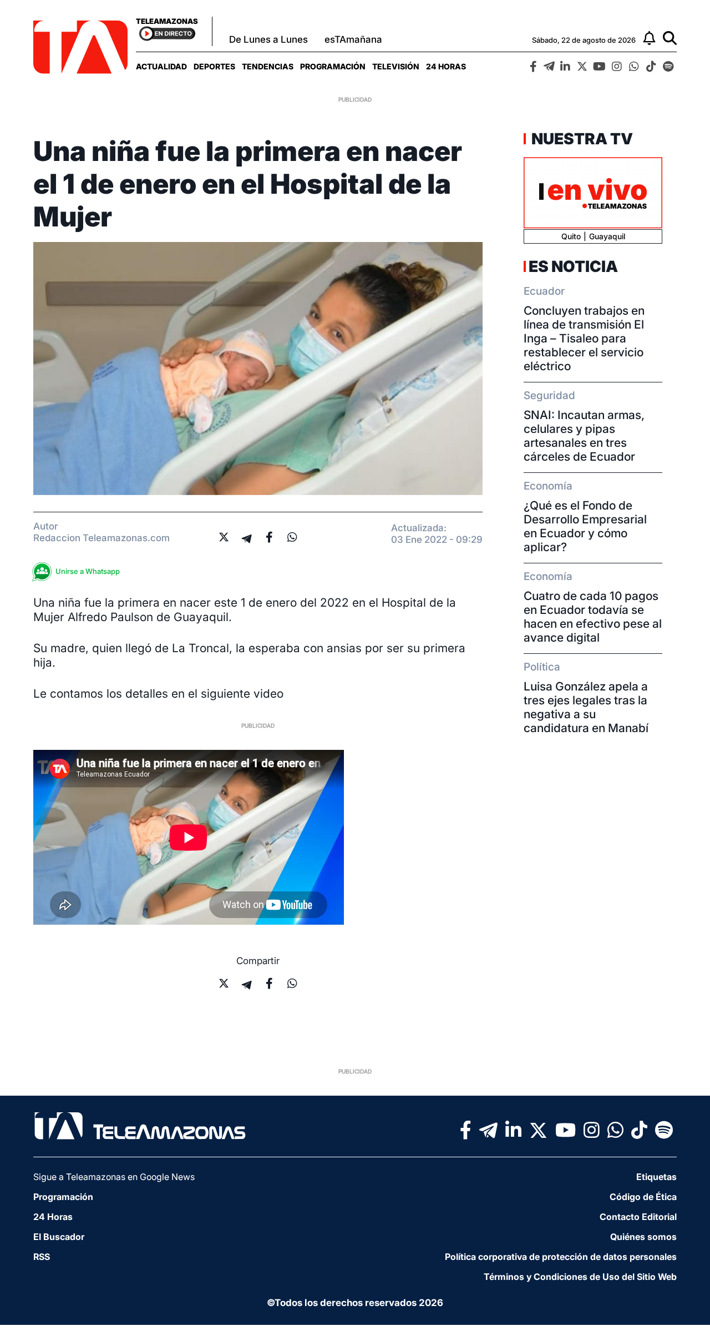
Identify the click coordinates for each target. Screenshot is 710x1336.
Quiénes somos (643, 1236)
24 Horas (446, 66)
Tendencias (267, 66)
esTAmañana (353, 39)
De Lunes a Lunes (268, 39)
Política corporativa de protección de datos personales (561, 1256)
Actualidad (161, 66)
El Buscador (58, 1236)
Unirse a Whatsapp (87, 571)
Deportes (214, 66)
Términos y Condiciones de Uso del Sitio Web (580, 1276)
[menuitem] (161, 66)
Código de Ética (643, 1196)
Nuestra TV (581, 138)
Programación (333, 66)
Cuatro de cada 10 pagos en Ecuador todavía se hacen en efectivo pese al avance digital (593, 616)
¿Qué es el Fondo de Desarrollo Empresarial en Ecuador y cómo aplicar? (585, 526)
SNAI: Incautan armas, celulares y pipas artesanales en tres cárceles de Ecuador (584, 435)
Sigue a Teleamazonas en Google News (114, 1176)
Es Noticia (573, 266)
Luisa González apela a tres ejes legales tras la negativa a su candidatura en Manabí (586, 707)
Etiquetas (656, 1176)
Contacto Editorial (638, 1216)
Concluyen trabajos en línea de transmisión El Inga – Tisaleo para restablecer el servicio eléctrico (584, 338)
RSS (41, 1256)
